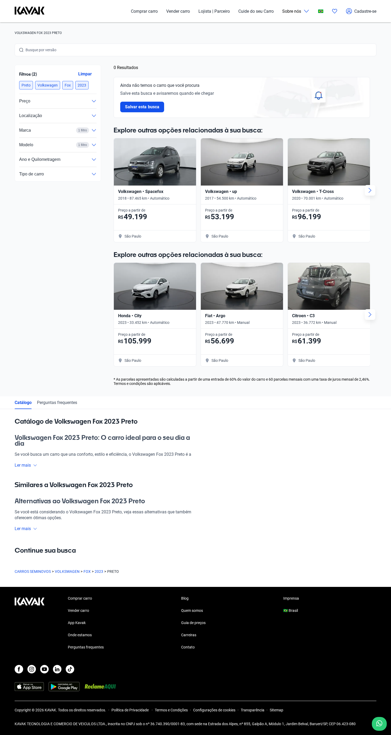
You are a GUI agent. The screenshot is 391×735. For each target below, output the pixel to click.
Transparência (252, 710)
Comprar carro (144, 11)
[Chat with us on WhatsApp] (379, 724)
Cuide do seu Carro (256, 11)
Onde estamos (80, 635)
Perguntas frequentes (57, 402)
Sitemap (276, 710)
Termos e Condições (171, 710)
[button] (26, 85)
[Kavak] (29, 11)
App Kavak (77, 623)
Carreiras (188, 635)
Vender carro (178, 11)
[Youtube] (44, 669)
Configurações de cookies (214, 710)
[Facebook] (19, 669)
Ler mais (23, 465)
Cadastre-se (365, 11)
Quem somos (192, 610)
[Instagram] (31, 669)
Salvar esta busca (142, 106)
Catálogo (23, 402)
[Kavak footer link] (29, 623)
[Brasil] (320, 11)
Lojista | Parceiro (214, 11)
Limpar (85, 73)
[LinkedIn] (57, 669)
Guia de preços (193, 623)
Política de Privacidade (130, 710)
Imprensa (291, 598)
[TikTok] (70, 669)
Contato (188, 647)
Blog (185, 598)
